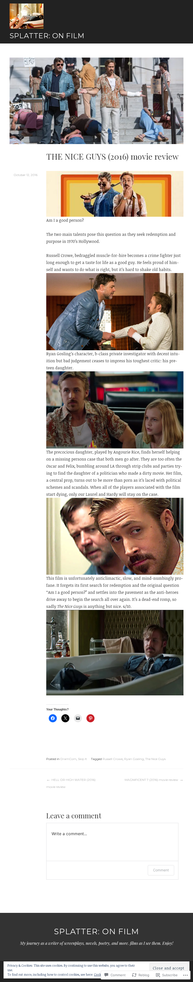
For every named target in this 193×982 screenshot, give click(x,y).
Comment (161, 870)
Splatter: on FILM (47, 35)
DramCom (68, 759)
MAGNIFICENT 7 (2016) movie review (151, 780)
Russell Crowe (113, 759)
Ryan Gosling (134, 759)
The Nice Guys (155, 759)
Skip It (82, 759)
